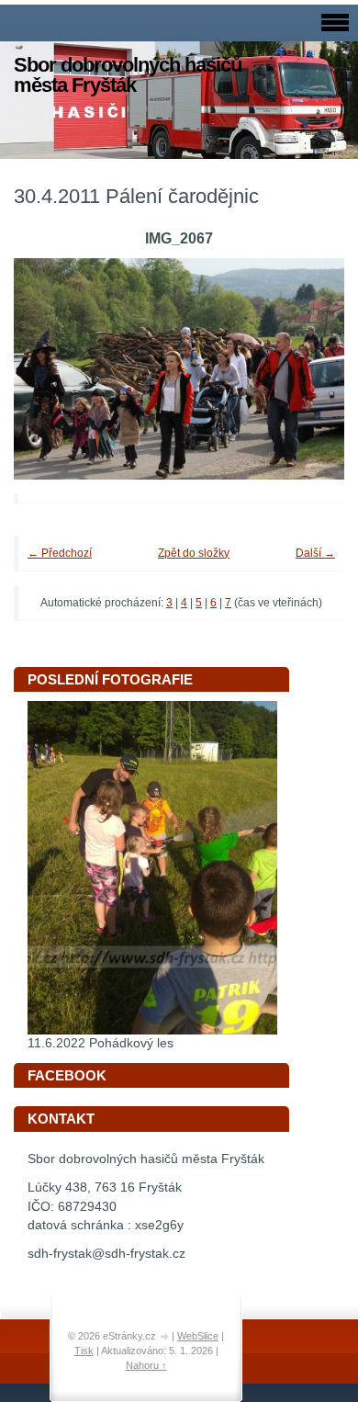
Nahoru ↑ (146, 1365)
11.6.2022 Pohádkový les (100, 1043)
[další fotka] (305, 368)
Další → (315, 553)
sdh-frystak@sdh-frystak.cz (106, 1254)
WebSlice (197, 1335)
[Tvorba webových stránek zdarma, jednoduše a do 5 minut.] (165, 1337)
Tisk (84, 1350)
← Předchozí (60, 553)
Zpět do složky (193, 553)
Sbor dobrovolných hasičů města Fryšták (127, 74)
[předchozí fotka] (52, 368)
